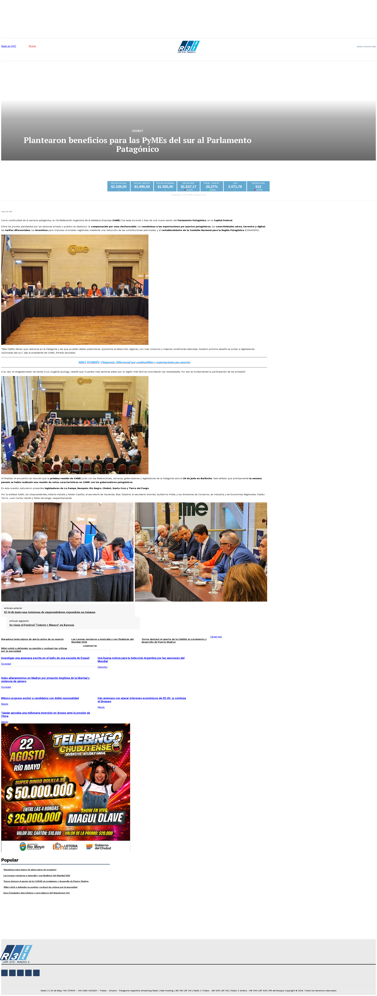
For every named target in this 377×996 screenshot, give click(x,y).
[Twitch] (20, 973)
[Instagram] (12, 973)
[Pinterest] (218, 658)
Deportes (102, 667)
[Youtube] (36, 973)
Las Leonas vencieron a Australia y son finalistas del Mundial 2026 (37, 875)
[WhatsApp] (228, 658)
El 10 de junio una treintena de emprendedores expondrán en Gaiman (49, 612)
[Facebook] (196, 658)
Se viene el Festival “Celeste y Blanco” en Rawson (41, 625)
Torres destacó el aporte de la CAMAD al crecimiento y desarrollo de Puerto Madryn (174, 640)
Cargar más (216, 636)
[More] (239, 658)
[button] (27, 46)
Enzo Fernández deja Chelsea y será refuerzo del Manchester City (37, 892)
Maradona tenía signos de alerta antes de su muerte (32, 639)
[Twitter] (207, 658)
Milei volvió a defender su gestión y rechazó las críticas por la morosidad (40, 887)
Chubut (137, 130)
